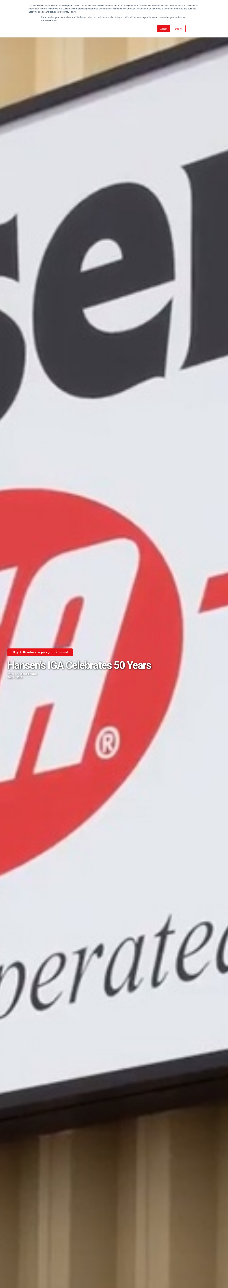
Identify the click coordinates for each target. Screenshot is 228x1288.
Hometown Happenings (37, 652)
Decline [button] (179, 28)
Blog (15, 652)
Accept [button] (163, 28)
